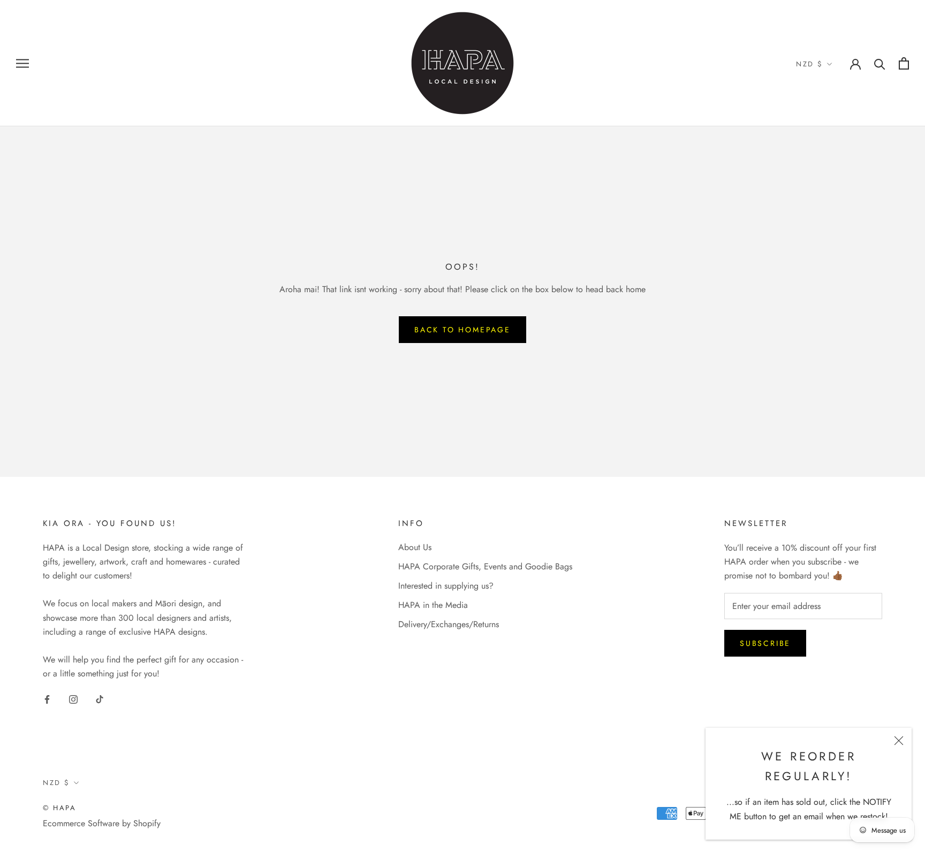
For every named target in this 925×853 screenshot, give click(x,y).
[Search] (879, 63)
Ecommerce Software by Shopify (102, 823)
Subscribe (765, 643)
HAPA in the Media (433, 605)
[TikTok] (99, 699)
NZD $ (809, 64)
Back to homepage (462, 329)
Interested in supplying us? (446, 586)
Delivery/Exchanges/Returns (448, 624)
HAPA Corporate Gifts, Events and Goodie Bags (485, 566)
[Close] (899, 740)
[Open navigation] (22, 63)
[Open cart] (904, 63)
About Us (414, 547)
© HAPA (60, 808)
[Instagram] (73, 699)
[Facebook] (47, 699)
